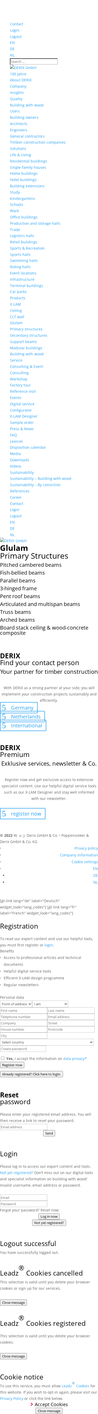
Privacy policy (86, 848)
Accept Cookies (51, 1404)
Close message (13, 1302)
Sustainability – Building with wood (40, 478)
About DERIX (21, 79)
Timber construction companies (38, 142)
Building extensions (27, 185)
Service (16, 360)
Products (17, 297)
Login (14, 30)
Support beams (23, 341)
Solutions (18, 148)
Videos (15, 466)
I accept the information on (46, 1058)
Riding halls (20, 266)
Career (16, 497)
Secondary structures (28, 335)
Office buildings (24, 217)
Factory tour (20, 385)
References (20, 491)
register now (26, 813)
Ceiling (16, 310)
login (48, 944)
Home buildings (24, 173)
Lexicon (16, 441)
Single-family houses (28, 167)
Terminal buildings (26, 285)
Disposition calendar (28, 447)
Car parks (18, 291)
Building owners (24, 117)
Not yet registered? (16, 1172)
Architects (18, 123)
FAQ (13, 435)
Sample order (22, 422)
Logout (16, 36)
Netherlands (26, 716)
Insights (17, 92)
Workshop (18, 379)
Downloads (19, 459)
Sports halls (20, 254)
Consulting (19, 372)
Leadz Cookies (75, 1384)
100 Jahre (18, 73)
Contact (16, 23)
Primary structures (26, 329)
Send (49, 1133)
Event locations (23, 273)
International (26, 725)
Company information (79, 854)
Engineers (18, 129)
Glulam (16, 322)
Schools (16, 204)
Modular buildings (26, 347)
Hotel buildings (23, 179)
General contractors (27, 136)
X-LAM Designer (24, 416)
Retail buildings (23, 241)
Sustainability (22, 472)
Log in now (49, 1216)
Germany (22, 707)
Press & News (22, 428)
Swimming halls (24, 260)
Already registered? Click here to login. (31, 1074)
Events (15, 397)
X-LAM (15, 304)
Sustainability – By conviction (35, 484)
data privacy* (75, 1058)
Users (15, 111)
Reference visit (23, 391)
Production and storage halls (35, 223)
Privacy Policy (11, 1398)
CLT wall (17, 316)
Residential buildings (28, 161)
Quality (16, 98)
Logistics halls (22, 235)
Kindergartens (22, 198)
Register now (12, 1065)
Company (18, 86)
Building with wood (27, 105)
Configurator (21, 410)
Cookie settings (85, 861)
